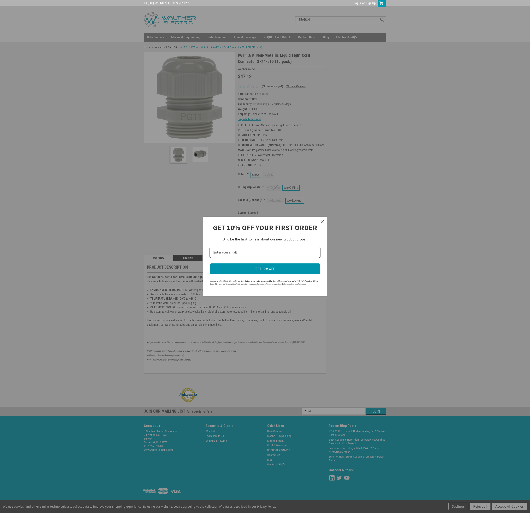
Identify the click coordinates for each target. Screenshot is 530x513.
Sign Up (371, 3)
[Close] (322, 222)
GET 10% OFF (265, 269)
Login (357, 3)
